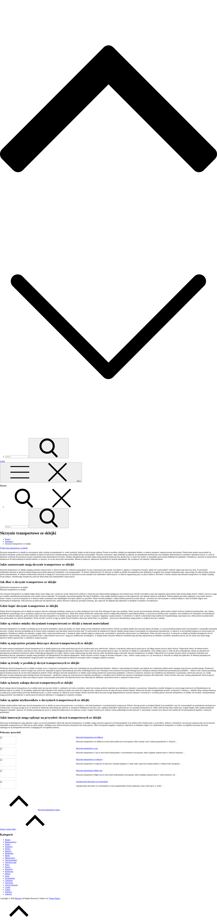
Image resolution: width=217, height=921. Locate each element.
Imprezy (8, 851)
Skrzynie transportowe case (87, 748)
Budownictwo (10, 842)
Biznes (7, 840)
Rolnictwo (9, 871)
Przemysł (8, 869)
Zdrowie (8, 894)
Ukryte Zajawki (11, 885)
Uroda (7, 887)
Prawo (7, 867)
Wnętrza (8, 892)
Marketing (9, 853)
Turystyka (9, 883)
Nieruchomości (11, 860)
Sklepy (8, 874)
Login (2, 461)
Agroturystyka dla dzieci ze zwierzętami (92, 782)
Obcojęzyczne (10, 862)
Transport (9, 880)
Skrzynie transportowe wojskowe (89, 759)
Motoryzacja (10, 858)
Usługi (7, 890)
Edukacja (8, 846)
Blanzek (3, 485)
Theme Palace (54, 898)
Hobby (8, 849)
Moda (7, 856)
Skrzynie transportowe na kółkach (89, 737)
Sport (7, 876)
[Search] (42, 507)
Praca (7, 865)
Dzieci (7, 844)
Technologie (10, 878)
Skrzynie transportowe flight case (89, 770)
